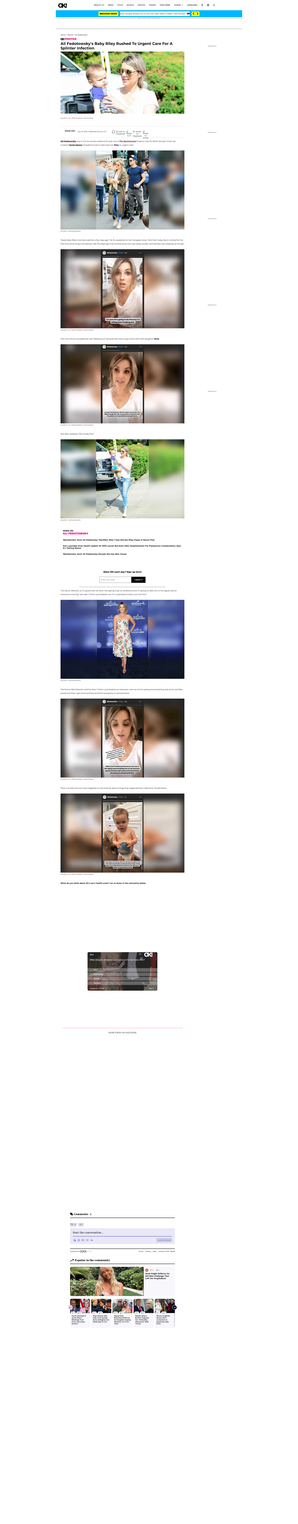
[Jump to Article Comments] (113, 132)
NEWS (110, 5)
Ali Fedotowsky (81, 35)
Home (63, 35)
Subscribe (192, 5)
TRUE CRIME (165, 5)
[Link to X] (214, 5)
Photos (70, 35)
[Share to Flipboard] (137, 132)
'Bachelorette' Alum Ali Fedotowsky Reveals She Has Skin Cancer (95, 554)
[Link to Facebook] (202, 5)
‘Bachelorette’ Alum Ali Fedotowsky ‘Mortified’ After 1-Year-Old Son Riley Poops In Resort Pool (108, 540)
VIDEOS (152, 5)
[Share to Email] (145, 132)
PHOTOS (141, 5)
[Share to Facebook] (120, 132)
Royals (130, 5)
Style (120, 5)
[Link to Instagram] (208, 5)
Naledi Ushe (70, 131)
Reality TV (99, 5)
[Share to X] (129, 132)
